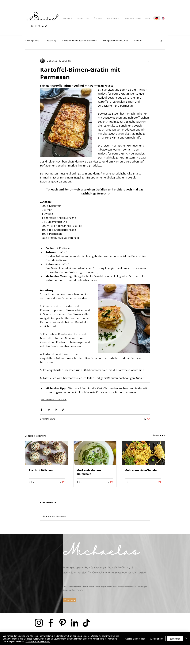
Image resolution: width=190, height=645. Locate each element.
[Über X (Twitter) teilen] (48, 409)
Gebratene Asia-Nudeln (141, 470)
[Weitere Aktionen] (148, 61)
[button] (161, 40)
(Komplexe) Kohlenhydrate (115, 40)
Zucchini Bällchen (41, 470)
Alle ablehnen (156, 638)
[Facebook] (36, 26)
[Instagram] (32, 26)
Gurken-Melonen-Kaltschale (89, 472)
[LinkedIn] (42, 26)
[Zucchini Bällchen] (46, 453)
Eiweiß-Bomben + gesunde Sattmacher (79, 40)
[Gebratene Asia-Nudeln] (143, 453)
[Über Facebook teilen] (41, 409)
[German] (156, 18)
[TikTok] (46, 26)
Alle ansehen (158, 435)
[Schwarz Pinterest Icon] (39, 26)
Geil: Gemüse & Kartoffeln (53, 399)
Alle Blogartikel (32, 40)
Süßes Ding (50, 40)
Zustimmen (175, 638)
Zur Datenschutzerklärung (38, 641)
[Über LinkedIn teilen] (56, 409)
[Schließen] (186, 638)
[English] (163, 18)
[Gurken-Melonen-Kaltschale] (95, 453)
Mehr (136, 40)
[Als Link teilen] (63, 409)
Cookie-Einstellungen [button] (135, 638)
